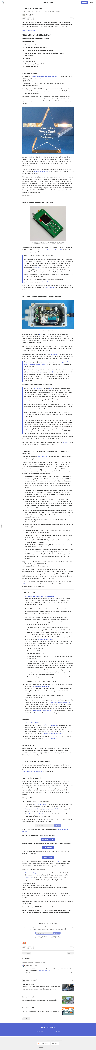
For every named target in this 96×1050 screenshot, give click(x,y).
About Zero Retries (28, 30)
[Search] (75, 2)
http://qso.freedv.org (51, 738)
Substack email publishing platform (39, 814)
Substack (57, 861)
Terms (52, 1040)
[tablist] (29, 980)
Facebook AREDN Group (44, 639)
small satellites (37, 388)
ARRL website (26, 584)
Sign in (91, 2)
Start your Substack (44, 1043)
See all (25, 1019)
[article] (48, 988)
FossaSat (39, 372)
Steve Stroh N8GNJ (30, 14)
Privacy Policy (58, 937)
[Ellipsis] (73, 965)
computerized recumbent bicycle (59, 702)
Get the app (55, 1043)
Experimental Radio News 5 (42, 686)
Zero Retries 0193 (28, 1008)
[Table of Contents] (2, 525)
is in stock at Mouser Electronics (52, 733)
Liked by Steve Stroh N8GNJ (32, 966)
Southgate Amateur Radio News (52, 809)
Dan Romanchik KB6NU (41, 804)
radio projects (50, 288)
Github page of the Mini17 (53, 250)
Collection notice (58, 1040)
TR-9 (43, 261)
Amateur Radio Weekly (41, 171)
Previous (28, 953)
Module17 (45, 282)
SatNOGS (65, 442)
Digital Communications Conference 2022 (45, 77)
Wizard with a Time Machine (42, 711)
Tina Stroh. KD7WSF (41, 989)
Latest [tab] (27, 980)
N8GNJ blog (29, 878)
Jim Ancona (28, 965)
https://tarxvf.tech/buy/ (44, 970)
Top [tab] (24, 980)
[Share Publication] (78, 2)
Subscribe (84, 2)
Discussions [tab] (33, 980)
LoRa (40, 334)
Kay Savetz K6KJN (50, 989)
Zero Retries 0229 (28, 997)
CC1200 (37, 268)
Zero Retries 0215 (28, 984)
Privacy (48, 1040)
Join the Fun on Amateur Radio (32, 771)
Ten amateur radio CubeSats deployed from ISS (40, 596)
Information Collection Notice (47, 937)
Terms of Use (54, 936)
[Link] (20, 35)
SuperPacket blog (30, 873)
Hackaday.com (54, 354)
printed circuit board (50, 725)
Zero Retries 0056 (43, 457)
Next (69, 953)
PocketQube (51, 372)
